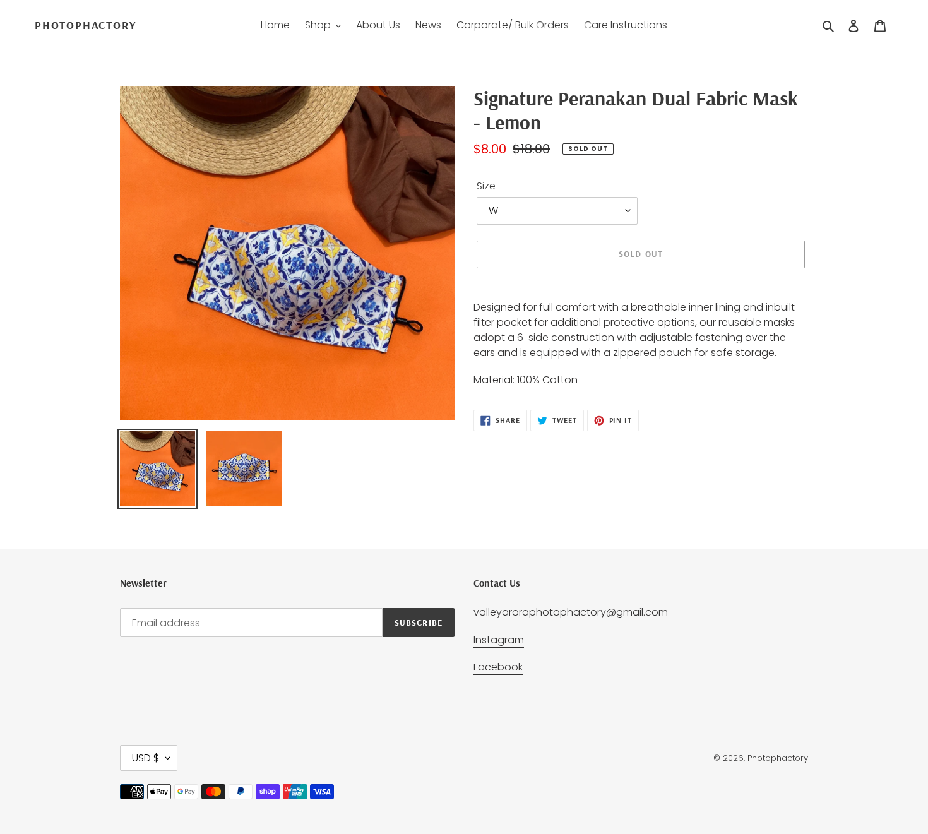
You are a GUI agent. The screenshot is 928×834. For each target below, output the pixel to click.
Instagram (498, 640)
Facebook (498, 667)
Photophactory (85, 25)
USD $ (145, 758)
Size (486, 186)
